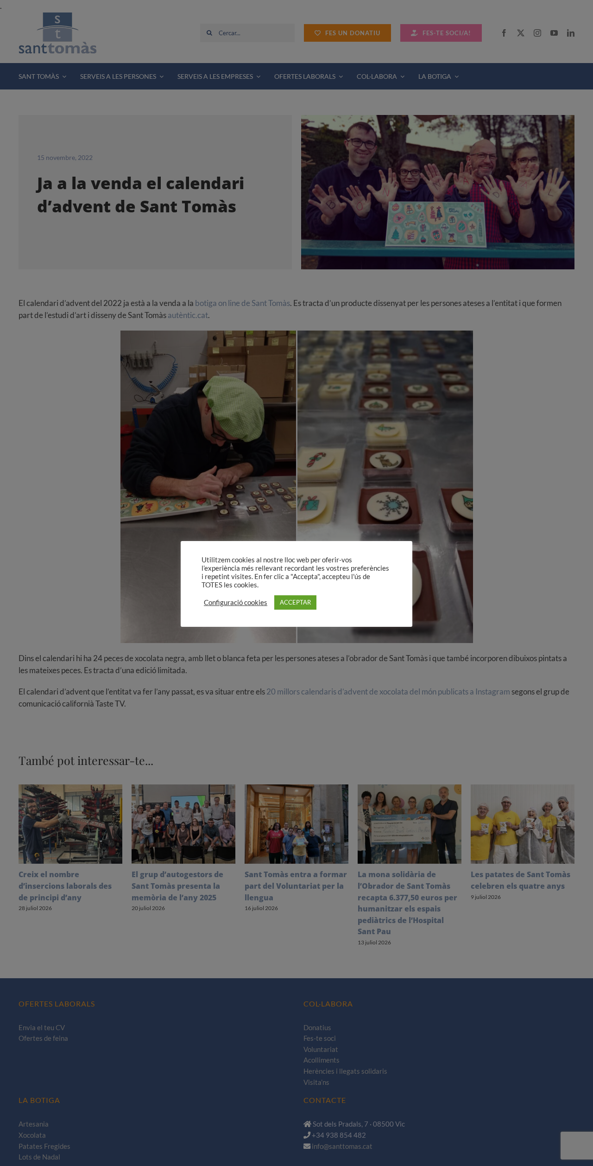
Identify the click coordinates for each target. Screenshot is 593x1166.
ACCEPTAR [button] (295, 602)
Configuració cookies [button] (235, 602)
